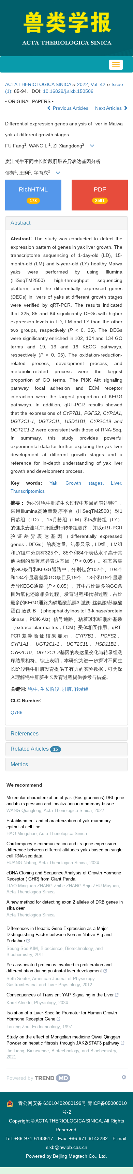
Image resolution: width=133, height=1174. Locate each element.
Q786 (17, 712)
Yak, (57, 483)
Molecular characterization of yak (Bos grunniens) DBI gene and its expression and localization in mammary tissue (65, 800)
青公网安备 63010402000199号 (49, 1103)
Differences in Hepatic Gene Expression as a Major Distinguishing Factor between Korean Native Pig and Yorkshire (59, 934)
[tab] (66, 223)
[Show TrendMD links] (124, 1077)
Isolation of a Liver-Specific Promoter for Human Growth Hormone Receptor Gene (61, 1015)
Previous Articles (70, 108)
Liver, (116, 483)
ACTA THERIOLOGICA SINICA (38, 84)
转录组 (81, 689)
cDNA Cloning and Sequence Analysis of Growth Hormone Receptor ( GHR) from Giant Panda (63, 876)
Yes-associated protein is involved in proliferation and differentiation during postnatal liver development (59, 967)
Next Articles (109, 108)
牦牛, (34, 689)
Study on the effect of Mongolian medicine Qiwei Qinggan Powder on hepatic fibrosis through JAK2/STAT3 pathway (63, 1040)
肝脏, (68, 689)
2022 (82, 84)
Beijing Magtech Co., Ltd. (80, 1156)
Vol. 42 (98, 84)
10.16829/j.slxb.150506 (68, 91)
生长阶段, (51, 689)
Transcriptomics (28, 491)
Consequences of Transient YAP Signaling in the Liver (60, 994)
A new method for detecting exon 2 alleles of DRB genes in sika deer (64, 905)
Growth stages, (88, 483)
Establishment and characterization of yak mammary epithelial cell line (58, 823)
